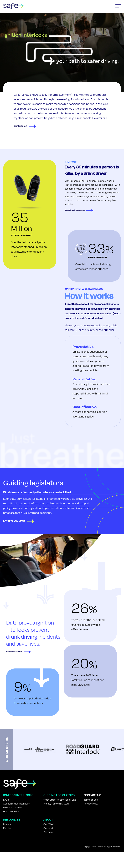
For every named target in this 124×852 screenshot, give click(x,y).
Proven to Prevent (12, 807)
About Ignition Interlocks (16, 803)
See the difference (75, 210)
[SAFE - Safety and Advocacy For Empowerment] (13, 6)
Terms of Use (91, 799)
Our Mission (20, 125)
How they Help (11, 811)
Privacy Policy (91, 803)
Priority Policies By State (56, 803)
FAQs (6, 799)
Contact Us (92, 795)
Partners (47, 832)
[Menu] (118, 6)
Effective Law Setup (14, 520)
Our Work (48, 828)
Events (6, 828)
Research (8, 824)
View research (14, 651)
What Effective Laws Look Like (59, 799)
